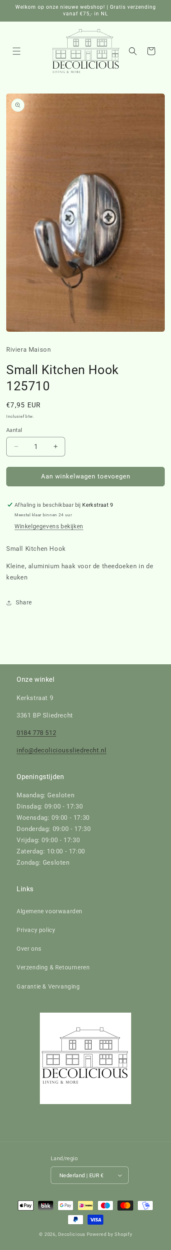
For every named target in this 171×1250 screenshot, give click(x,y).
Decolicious (72, 1234)
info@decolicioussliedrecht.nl (61, 750)
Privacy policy (36, 930)
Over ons (29, 948)
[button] (16, 51)
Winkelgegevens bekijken (49, 526)
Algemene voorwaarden (50, 911)
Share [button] (24, 602)
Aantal (14, 430)
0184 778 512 (36, 733)
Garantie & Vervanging (48, 986)
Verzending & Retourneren (53, 967)
